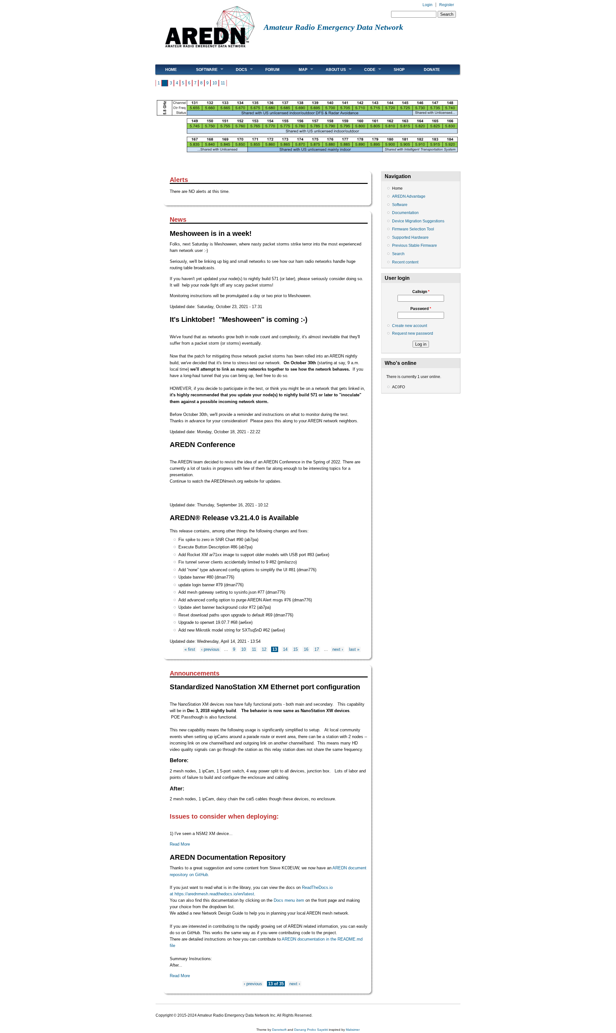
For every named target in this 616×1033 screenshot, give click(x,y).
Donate (432, 69)
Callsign (421, 291)
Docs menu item (289, 900)
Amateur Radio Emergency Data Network (333, 27)
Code (365, 69)
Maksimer (353, 1029)
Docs (236, 69)
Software (202, 69)
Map (298, 69)
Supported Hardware (410, 237)
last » (354, 649)
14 (285, 649)
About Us (331, 69)
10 (214, 83)
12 (264, 649)
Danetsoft (279, 1029)
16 (306, 649)
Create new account (409, 325)
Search (398, 254)
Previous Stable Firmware (414, 245)
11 (223, 83)
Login (427, 5)
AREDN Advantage (408, 196)
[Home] (209, 49)
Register (446, 5)
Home (171, 69)
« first (189, 649)
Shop (399, 69)
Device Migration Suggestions (418, 221)
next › (337, 649)
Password (420, 308)
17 (316, 649)
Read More (180, 844)
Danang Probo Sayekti (311, 1029)
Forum (272, 69)
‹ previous (210, 649)
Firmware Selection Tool (413, 229)
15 (295, 649)
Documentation (405, 213)
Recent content (405, 262)
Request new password (412, 333)
